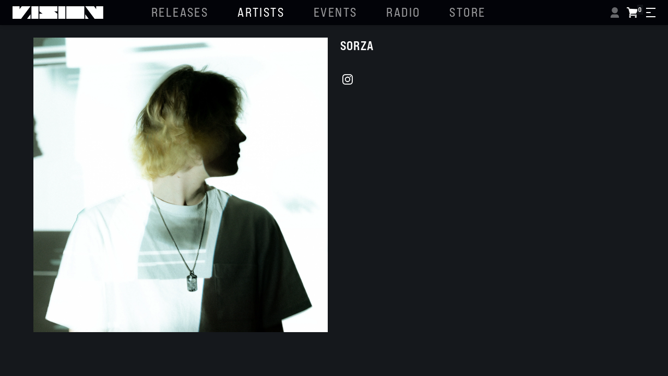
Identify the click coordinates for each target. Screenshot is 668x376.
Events (335, 12)
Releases (179, 12)
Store (467, 12)
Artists (260, 12)
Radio (403, 12)
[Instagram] (347, 79)
